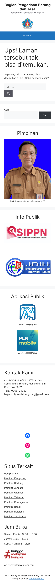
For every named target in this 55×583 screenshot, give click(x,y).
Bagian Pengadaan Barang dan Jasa (28, 7)
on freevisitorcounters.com (19, 565)
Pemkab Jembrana (15, 516)
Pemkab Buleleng (14, 511)
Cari (6, 109)
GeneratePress (36, 578)
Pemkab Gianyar (13, 492)
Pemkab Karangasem (16, 502)
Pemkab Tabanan (14, 497)
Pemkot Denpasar (14, 487)
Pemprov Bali (11, 473)
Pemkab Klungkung (15, 478)
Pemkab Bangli (12, 506)
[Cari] (8, 93)
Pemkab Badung (13, 483)
